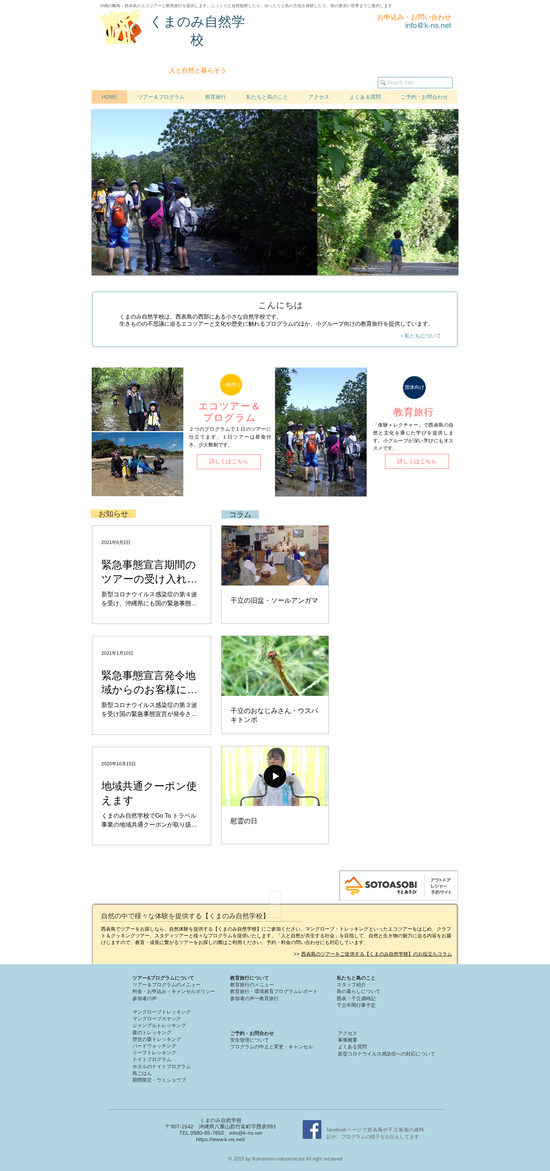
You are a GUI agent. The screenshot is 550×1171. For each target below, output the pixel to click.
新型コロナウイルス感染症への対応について (386, 1054)
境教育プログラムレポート (288, 991)
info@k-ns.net (245, 1133)
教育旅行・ (242, 991)
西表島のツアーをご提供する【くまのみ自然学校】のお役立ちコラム (376, 954)
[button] (231, 385)
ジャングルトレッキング (159, 1025)
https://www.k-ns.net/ (220, 1139)
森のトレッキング (151, 1032)
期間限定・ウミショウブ (159, 1080)
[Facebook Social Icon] (312, 1129)
